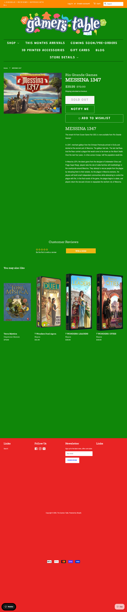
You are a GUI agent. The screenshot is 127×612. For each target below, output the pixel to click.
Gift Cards (80, 50)
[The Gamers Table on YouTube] (44, 449)
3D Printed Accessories (43, 50)
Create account (83, 4)
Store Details (63, 57)
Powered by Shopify (75, 513)
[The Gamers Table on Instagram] (40, 449)
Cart (98, 4)
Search (6, 448)
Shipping (68, 91)
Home (6, 68)
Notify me (80, 109)
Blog (100, 50)
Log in (70, 4)
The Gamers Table (62, 513)
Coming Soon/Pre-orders (94, 43)
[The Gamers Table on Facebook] (36, 449)
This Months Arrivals (45, 43)
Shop (12, 43)
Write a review (81, 250)
